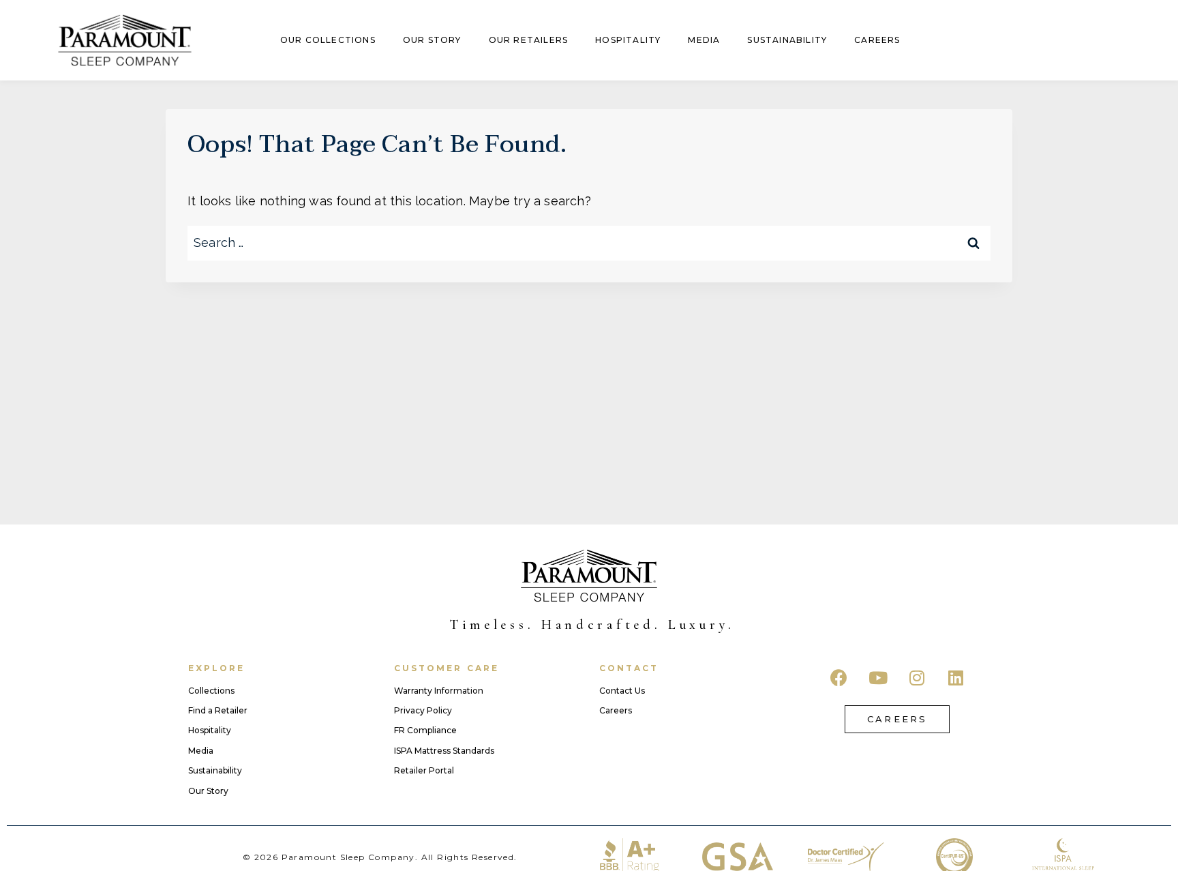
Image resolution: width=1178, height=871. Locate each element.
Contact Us (622, 691)
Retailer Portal (424, 771)
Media (704, 40)
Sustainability (787, 40)
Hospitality (628, 40)
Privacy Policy (423, 710)
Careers (877, 40)
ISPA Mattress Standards (444, 751)
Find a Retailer (217, 710)
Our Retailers (529, 40)
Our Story (432, 40)
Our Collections (328, 40)
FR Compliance (425, 730)
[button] (897, 719)
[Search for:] (589, 242)
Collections (211, 691)
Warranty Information (438, 691)
